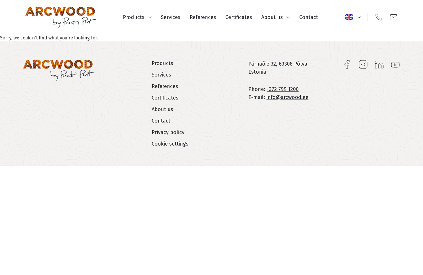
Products (133, 17)
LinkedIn (379, 64)
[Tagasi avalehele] (60, 17)
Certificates (238, 17)
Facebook (347, 64)
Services (170, 17)
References (203, 17)
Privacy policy (168, 132)
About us (272, 17)
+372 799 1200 (283, 89)
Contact (308, 17)
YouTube (395, 64)
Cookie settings (170, 144)
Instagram (363, 64)
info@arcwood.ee (287, 97)
